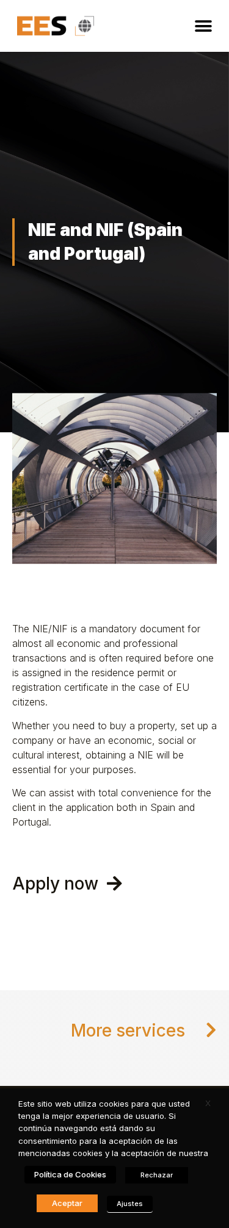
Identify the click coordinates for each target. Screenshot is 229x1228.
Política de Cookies (70, 1174)
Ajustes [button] (130, 1203)
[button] (203, 26)
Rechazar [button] (156, 1175)
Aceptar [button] (67, 1203)
